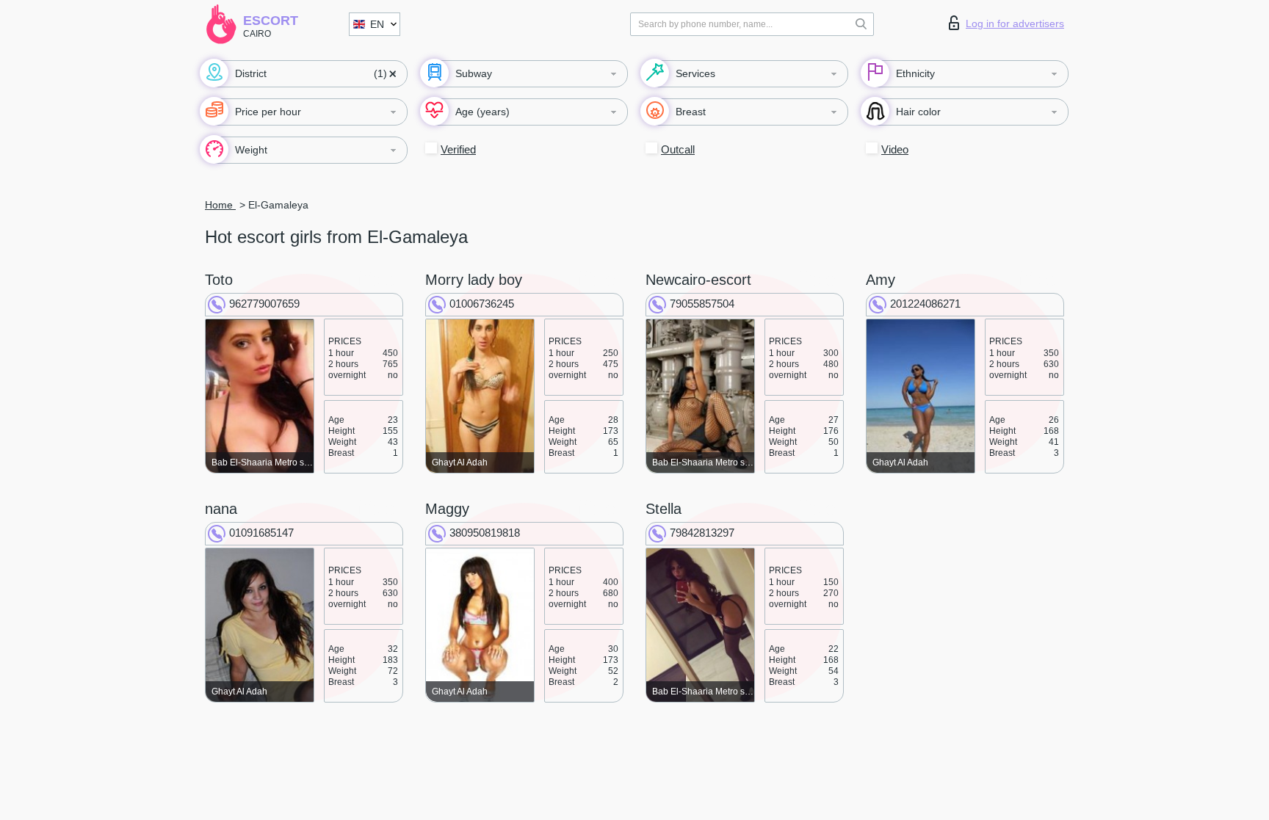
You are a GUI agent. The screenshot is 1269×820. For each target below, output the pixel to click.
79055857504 (702, 303)
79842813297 (702, 532)
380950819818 (484, 532)
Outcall (678, 149)
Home (220, 205)
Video (894, 149)
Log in (1015, 23)
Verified (458, 149)
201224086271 (925, 303)
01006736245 (481, 303)
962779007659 (264, 303)
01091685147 (261, 532)
